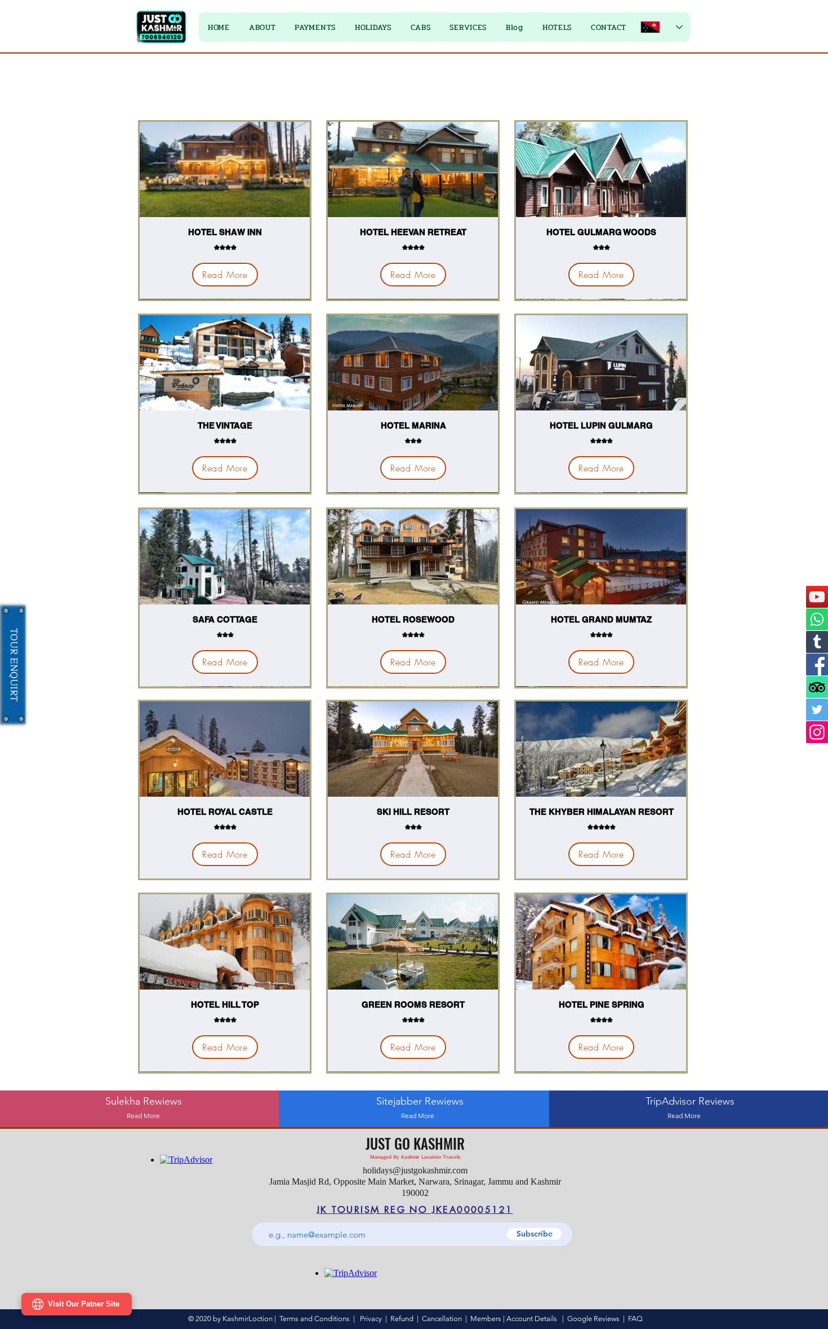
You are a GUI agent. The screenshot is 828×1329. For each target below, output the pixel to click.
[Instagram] (817, 732)
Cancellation (442, 1318)
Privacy (371, 1318)
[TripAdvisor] (817, 687)
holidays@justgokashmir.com (415, 1170)
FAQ (635, 1318)
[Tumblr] (817, 642)
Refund (403, 1318)
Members (485, 1318)
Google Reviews (593, 1318)
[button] (315, 27)
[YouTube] (817, 597)
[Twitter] (817, 710)
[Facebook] (817, 664)
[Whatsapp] (817, 619)
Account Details (531, 1318)
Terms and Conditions (314, 1318)
